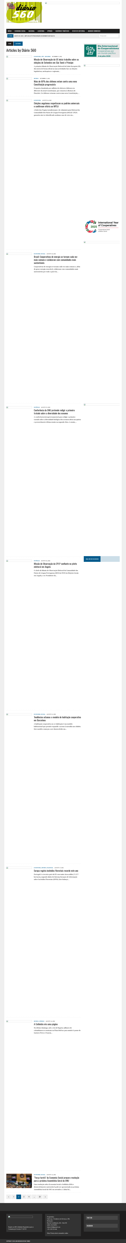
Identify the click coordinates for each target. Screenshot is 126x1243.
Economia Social (20, 31)
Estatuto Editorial (78, 31)
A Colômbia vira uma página (46, 1024)
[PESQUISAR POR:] (109, 35)
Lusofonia (41, 31)
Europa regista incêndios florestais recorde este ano (56, 870)
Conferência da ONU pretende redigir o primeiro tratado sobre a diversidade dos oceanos (54, 411)
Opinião (49, 31)
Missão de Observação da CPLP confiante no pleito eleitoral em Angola (55, 565)
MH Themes (27, 1241)
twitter (89, 1218)
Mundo (36, 78)
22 (40, 1197)
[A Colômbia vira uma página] (19, 1166)
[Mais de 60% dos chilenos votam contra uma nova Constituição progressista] (19, 90)
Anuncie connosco (94, 31)
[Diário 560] (24, 12)
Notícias (37, 407)
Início (10, 31)
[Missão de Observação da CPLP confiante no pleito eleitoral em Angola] (19, 706)
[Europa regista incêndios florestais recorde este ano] (19, 1013)
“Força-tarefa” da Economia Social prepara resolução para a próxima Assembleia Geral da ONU (56, 1179)
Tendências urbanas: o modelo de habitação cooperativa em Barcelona (57, 718)
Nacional (32, 31)
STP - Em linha (46, 56)
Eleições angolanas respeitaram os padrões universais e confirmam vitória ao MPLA (56, 104)
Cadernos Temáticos (62, 31)
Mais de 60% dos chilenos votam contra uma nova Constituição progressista (55, 83)
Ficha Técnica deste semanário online (57, 1233)
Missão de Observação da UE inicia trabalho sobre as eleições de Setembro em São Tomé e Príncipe (56, 61)
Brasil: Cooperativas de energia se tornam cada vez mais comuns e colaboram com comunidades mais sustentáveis (55, 260)
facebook (90, 1226)
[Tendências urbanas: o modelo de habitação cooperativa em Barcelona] (19, 859)
